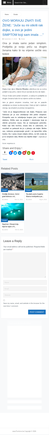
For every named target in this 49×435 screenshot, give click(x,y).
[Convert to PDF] (33, 153)
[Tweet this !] (15, 153)
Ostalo (15, 14)
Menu (9, 2)
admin (6, 199)
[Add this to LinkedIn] (20, 153)
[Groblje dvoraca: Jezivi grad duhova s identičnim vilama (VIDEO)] (12, 181)
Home (7, 14)
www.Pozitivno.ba (18, 431)
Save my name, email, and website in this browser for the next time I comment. (24, 304)
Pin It (31, 159)
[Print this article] (29, 153)
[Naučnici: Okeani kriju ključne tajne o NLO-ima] (12, 212)
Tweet (5, 159)
